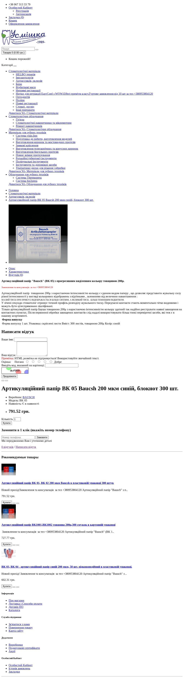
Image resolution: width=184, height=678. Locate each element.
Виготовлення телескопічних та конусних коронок (47, 148)
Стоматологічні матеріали (24, 71)
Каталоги (14, 610)
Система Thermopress (29, 177)
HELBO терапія (25, 74)
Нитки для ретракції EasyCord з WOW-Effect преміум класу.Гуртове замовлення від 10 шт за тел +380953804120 (84, 93)
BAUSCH (29, 397)
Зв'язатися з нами (19, 624)
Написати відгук (26, 446)
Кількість (7, 419)
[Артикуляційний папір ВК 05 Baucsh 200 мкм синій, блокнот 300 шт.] (38, 262)
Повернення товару (21, 627)
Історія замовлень (19, 668)
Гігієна (20, 119)
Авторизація (23, 14)
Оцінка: (6, 361)
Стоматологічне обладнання (26, 116)
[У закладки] (2, 380)
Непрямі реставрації (28, 90)
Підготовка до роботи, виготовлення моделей (44, 138)
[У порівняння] (6, 380)
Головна (14, 190)
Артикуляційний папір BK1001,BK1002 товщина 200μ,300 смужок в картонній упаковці (58, 524)
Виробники (16, 644)
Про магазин (16, 600)
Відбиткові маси (26, 87)
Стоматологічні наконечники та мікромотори (44, 122)
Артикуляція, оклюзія (29, 80)
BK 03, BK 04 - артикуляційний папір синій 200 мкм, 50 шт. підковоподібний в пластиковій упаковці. (66, 566)
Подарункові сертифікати (24, 647)
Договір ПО (16, 606)
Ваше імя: (7, 339)
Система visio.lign (26, 135)
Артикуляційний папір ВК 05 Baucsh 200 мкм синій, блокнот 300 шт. (51, 199)
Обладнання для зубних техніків (29, 174)
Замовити (42, 437)
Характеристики (19, 271)
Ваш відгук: (8, 355)
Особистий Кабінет (21, 665)
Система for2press (26, 180)
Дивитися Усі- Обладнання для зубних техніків (37, 184)
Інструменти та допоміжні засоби (36, 164)
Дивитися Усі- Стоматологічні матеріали (33, 113)
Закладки (14, 671)
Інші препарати (25, 109)
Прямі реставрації (27, 103)
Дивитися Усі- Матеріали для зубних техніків (36, 171)
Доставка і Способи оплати (25, 603)
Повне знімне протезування (33, 155)
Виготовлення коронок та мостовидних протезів (45, 142)
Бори (19, 84)
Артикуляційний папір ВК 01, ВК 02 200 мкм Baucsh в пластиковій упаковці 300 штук (57, 482)
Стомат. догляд (25, 106)
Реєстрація (22, 10)
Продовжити (9, 376)
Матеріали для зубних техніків (27, 132)
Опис (12, 268)
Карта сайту (16, 630)
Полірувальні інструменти (32, 161)
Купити (6, 423)
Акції (12, 651)
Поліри (20, 100)
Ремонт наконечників (29, 126)
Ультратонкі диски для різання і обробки (40, 168)
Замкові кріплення (27, 145)
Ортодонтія (23, 96)
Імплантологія (24, 77)
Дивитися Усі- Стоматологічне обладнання (35, 129)
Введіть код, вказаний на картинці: (22, 365)
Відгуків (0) (16, 274)
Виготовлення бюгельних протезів (37, 151)
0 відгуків (7, 446)
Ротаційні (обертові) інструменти (36, 158)
